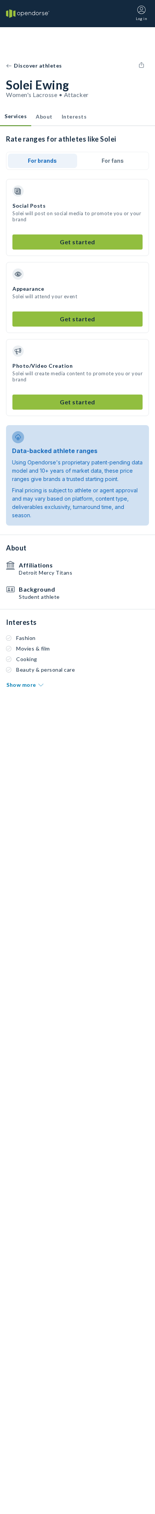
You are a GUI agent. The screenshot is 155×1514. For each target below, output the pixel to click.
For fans (113, 160)
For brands (42, 160)
